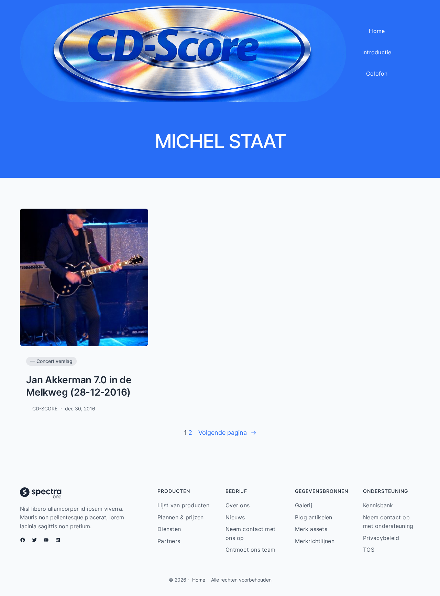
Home (198, 580)
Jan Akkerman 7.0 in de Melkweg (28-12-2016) (79, 386)
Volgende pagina (227, 432)
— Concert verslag (51, 361)
